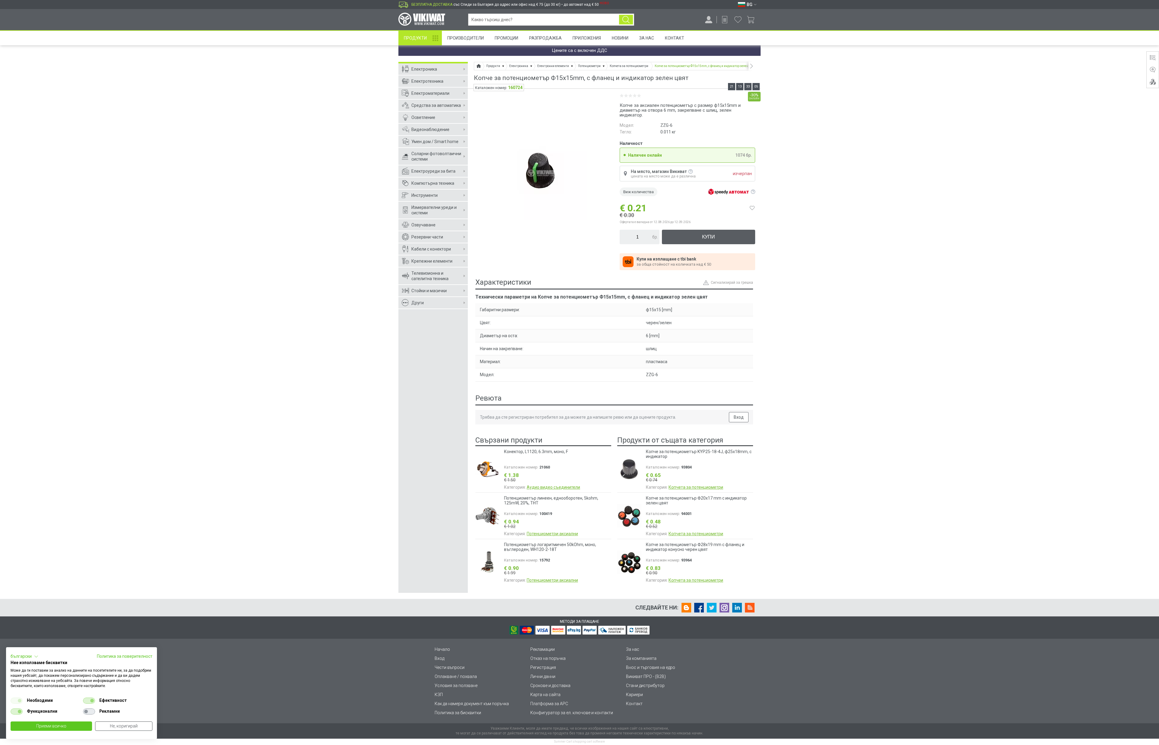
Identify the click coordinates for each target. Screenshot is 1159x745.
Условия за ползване (456, 685)
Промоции (506, 38)
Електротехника (427, 81)
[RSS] (750, 607)
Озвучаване (423, 224)
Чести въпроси (450, 667)
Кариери (634, 694)
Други (417, 302)
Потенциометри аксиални (552, 533)
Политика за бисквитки (458, 712)
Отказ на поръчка (548, 658)
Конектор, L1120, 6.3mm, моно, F (536, 451)
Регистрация (543, 667)
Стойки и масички (429, 290)
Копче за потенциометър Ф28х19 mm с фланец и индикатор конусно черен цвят (695, 547)
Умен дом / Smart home (434, 141)
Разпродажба (545, 38)
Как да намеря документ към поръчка (472, 703)
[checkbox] (17, 701)
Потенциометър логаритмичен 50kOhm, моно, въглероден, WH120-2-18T (550, 547)
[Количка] (753, 19)
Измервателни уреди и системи (434, 210)
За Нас (646, 38)
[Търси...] (626, 19)
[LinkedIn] (737, 607)
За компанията (641, 658)
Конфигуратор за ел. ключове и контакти (571, 712)
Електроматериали (430, 93)
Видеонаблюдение (430, 129)
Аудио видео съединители (553, 487)
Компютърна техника (432, 183)
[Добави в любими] (752, 208)
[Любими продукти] (738, 19)
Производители (465, 38)
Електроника (424, 69)
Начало (442, 649)
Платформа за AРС (549, 703)
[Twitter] (712, 607)
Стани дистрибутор (645, 685)
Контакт (674, 38)
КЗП (439, 694)
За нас (632, 649)
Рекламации (542, 649)
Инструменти (424, 195)
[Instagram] (724, 607)
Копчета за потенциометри (696, 487)
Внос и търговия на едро (650, 667)
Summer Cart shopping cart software (579, 741)
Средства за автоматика (436, 105)
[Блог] (686, 607)
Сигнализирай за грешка (732, 282)
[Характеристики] (1153, 58)
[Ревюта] (1153, 70)
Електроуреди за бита (433, 171)
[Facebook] (699, 607)
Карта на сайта (545, 694)
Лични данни (542, 676)
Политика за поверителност (124, 656)
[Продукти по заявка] (724, 19)
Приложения (587, 38)
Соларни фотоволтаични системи (436, 156)
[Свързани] (1153, 82)
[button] (24, 656)
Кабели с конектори (431, 249)
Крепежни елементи (431, 261)
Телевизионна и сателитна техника (430, 276)
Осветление (423, 117)
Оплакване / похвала (456, 676)
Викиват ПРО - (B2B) (646, 676)
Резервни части (427, 237)
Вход (739, 417)
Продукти (415, 38)
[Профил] (708, 19)
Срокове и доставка (550, 685)
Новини (620, 38)
